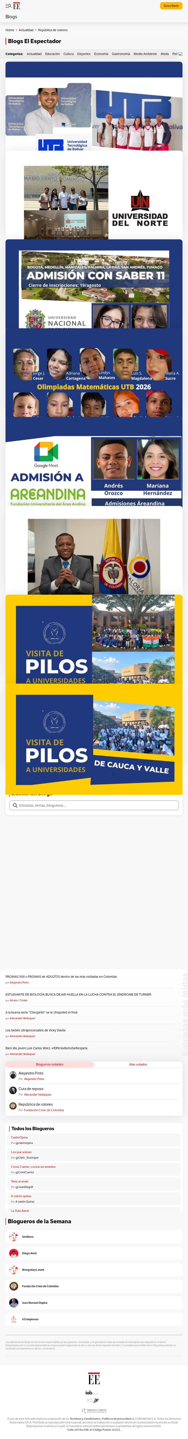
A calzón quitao (21, 1196)
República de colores (36, 1104)
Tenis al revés (19, 1181)
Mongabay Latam (33, 1269)
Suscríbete (171, 6)
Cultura (69, 54)
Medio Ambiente (145, 54)
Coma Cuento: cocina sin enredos (33, 1167)
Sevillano (27, 1236)
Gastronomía (121, 54)
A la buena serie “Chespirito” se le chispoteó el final (41, 1012)
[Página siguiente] (113, 774)
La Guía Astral (20, 1211)
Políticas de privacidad (116, 1418)
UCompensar (30, 1319)
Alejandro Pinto (19, 982)
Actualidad (26, 30)
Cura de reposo (31, 1089)
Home (10, 30)
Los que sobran (21, 1152)
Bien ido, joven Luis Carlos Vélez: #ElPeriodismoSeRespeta (46, 1048)
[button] (182, 54)
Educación (52, 54)
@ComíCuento (25, 1172)
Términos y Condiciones (85, 1418)
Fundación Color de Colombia (44, 1110)
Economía (101, 54)
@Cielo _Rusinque (27, 1157)
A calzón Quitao (25, 1201)
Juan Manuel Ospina (34, 1302)
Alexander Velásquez (22, 1018)
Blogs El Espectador (34, 41)
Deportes (84, 54)
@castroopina (24, 1143)
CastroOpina (19, 1137)
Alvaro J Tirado (19, 1000)
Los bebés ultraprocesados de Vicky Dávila (36, 1030)
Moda (165, 54)
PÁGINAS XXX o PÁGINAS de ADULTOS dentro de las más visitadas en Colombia (61, 977)
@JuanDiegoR (24, 1187)
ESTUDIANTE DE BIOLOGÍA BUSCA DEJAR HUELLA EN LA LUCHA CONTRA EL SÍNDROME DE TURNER (78, 994)
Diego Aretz (29, 1253)
